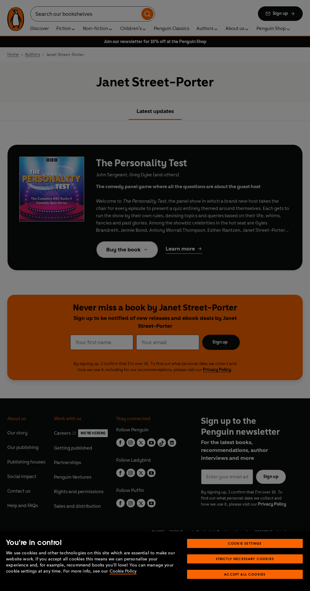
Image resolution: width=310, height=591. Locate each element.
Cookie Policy (123, 571)
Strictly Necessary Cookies (245, 558)
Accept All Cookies (244, 574)
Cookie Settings (245, 543)
